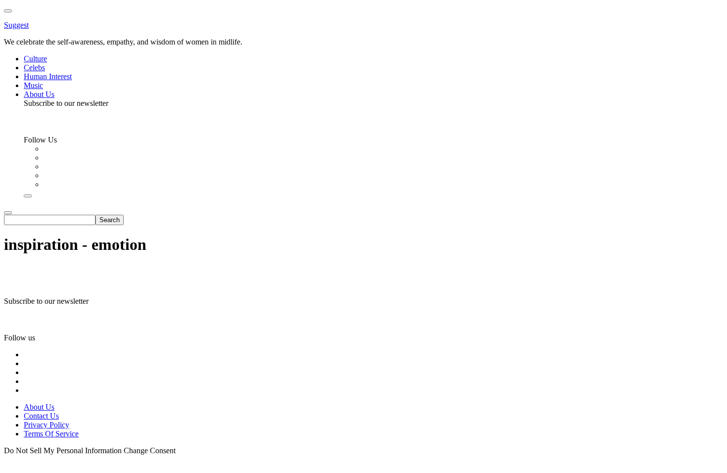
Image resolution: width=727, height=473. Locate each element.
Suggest (16, 25)
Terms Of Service (51, 433)
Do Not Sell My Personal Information (63, 450)
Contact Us (41, 416)
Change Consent (150, 450)
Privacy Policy (46, 425)
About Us (39, 407)
